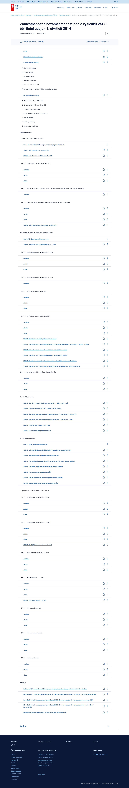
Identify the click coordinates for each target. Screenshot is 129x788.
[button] (23, 750)
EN (115, 1)
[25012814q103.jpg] (107, 444)
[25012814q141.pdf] (107, 472)
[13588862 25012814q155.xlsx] (104, 589)
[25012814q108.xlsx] (104, 214)
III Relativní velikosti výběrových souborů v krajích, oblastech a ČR (44, 712)
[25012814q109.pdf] (107, 219)
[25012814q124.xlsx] (104, 349)
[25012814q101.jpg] (107, 144)
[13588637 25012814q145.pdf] (107, 508)
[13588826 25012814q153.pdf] (107, 569)
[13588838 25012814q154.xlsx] (104, 583)
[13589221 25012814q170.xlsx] (104, 706)
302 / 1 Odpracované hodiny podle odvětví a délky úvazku (42, 408)
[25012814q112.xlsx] (104, 258)
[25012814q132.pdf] (107, 408)
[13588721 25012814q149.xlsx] (104, 539)
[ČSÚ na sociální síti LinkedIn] (103, 754)
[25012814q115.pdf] (107, 283)
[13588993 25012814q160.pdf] (107, 625)
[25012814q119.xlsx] (104, 322)
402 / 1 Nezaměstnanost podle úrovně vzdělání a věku (41, 455)
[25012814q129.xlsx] (104, 383)
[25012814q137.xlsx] (104, 450)
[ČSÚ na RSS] (106, 754)
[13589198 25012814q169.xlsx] (104, 700)
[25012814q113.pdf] (107, 263)
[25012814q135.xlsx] (104, 425)
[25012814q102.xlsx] (104, 155)
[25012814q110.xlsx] (104, 225)
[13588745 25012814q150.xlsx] (104, 544)
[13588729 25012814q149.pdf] (107, 539)
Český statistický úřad (17, 15)
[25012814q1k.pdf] (107, 95)
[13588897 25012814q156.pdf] (107, 594)
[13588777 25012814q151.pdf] (107, 558)
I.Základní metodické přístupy (33, 57)
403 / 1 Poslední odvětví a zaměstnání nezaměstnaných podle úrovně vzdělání (49, 461)
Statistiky (60, 8)
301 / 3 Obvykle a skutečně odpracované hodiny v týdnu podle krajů (45, 403)
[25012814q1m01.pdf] (107, 56)
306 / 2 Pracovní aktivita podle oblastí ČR (37, 430)
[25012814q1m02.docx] (104, 62)
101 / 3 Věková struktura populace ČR (36, 150)
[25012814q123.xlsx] (104, 344)
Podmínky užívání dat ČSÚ (45, 757)
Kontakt (13, 1)
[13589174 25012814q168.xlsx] (104, 694)
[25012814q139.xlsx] (104, 461)
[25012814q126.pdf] (107, 360)
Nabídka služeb (31, 1)
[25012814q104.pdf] (107, 175)
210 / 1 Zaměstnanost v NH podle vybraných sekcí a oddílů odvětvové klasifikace (50, 361)
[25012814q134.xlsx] (104, 419)
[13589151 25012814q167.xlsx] (104, 689)
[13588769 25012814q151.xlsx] (104, 558)
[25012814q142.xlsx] (104, 477)
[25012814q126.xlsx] (104, 360)
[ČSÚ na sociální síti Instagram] (100, 754)
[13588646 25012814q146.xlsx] (104, 514)
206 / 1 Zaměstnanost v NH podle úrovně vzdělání (39, 339)
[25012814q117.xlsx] (104, 302)
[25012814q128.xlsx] (104, 378)
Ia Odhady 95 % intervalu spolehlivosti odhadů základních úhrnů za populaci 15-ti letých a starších (55, 689)
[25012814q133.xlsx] (104, 414)
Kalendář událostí (43, 1)
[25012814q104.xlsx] (104, 175)
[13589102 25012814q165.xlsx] (104, 669)
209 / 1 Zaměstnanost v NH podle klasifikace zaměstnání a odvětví (45, 355)
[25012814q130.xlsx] (104, 389)
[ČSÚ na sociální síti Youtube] (97, 754)
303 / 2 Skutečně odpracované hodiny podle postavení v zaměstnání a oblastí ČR (49, 414)
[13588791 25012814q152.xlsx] (104, 564)
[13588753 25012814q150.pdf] (107, 544)
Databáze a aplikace (74, 8)
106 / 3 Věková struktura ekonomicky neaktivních (39, 225)
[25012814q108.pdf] (107, 214)
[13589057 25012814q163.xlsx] (104, 650)
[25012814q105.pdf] (107, 180)
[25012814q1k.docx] (104, 95)
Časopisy (13, 765)
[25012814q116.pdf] (107, 297)
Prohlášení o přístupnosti (45, 762)
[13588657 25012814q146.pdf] (107, 514)
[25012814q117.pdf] (107, 302)
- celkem (26, 170)
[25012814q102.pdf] (107, 155)
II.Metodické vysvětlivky (31, 62)
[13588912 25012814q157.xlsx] (104, 600)
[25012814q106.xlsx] (104, 194)
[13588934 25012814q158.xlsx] (104, 614)
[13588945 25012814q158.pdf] (107, 614)
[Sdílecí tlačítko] (107, 33)
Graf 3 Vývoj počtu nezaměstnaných (35, 444)
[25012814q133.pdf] (107, 414)
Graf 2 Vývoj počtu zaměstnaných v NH (36, 239)
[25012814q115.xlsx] (104, 283)
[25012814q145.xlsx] (104, 508)
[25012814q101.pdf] (107, 150)
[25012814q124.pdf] (107, 349)
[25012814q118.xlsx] (104, 308)
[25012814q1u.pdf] (107, 51)
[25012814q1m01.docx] (104, 56)
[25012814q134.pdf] (107, 419)
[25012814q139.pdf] (107, 461)
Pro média (21, 1)
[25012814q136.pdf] (107, 430)
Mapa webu (41, 774)
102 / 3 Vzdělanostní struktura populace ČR (37, 156)
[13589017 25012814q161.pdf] (107, 639)
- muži (25, 175)
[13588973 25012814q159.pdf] (107, 619)
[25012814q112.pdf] (107, 258)
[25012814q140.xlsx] (104, 466)
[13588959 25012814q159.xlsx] (104, 619)
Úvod (25, 51)
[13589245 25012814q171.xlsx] (104, 712)
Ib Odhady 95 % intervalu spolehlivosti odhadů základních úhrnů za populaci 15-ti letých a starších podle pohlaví (59, 694)
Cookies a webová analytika (46, 754)
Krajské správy (68, 1)
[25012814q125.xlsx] (104, 355)
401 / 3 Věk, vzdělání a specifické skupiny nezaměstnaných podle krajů (46, 450)
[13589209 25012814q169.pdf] (107, 700)
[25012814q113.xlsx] (104, 263)
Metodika (88, 8)
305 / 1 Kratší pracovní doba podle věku (36, 425)
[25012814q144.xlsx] (104, 503)
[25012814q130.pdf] (107, 389)
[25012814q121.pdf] (107, 333)
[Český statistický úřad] (16, 7)
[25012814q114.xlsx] (104, 269)
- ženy (25, 181)
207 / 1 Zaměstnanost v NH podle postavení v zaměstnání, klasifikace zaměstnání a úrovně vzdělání (56, 344)
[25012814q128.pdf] (107, 378)
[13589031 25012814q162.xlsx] (104, 644)
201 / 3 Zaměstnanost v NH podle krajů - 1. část (39, 244)
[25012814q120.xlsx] (104, 327)
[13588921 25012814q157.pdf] (107, 600)
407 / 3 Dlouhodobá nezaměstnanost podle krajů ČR (40, 483)
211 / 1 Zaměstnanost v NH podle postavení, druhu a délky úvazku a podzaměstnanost (51, 366)
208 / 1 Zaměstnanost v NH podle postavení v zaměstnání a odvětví (45, 350)
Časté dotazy (79, 1)
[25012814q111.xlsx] (104, 244)
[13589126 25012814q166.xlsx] (104, 675)
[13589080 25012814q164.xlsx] (104, 664)
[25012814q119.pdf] (107, 322)
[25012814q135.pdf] (107, 425)
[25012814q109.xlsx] (104, 219)
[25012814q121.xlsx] (104, 333)
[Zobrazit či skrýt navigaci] (116, 15)
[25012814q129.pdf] (107, 383)
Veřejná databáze (16, 757)
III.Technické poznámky (31, 95)
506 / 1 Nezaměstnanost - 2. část (34, 600)
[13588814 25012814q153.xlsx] (104, 569)
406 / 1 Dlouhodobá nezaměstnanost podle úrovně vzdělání (42, 477)
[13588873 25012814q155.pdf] (107, 589)
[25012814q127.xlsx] (104, 366)
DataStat (13, 760)
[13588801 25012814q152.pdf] (107, 564)
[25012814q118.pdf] (107, 308)
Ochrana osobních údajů (45, 760)
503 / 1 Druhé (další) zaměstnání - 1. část (37, 545)
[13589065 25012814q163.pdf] (107, 650)
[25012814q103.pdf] (107, 169)
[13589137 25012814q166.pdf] (107, 675)
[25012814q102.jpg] (107, 239)
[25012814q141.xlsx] (104, 472)
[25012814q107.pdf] (107, 208)
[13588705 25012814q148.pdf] (107, 533)
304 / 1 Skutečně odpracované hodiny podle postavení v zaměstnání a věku (48, 419)
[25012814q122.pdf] (107, 338)
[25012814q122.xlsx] (104, 338)
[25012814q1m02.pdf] (107, 62)
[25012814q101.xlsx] (104, 150)
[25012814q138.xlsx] (104, 455)
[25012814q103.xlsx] (104, 169)
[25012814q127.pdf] (107, 366)
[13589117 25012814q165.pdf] (107, 669)
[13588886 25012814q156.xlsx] (104, 594)
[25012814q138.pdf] (107, 455)
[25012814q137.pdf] (107, 450)
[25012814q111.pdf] (107, 244)
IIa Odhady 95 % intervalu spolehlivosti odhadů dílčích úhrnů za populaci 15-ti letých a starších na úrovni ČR (58, 700)
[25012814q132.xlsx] (104, 408)
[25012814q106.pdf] (107, 194)
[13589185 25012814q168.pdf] (107, 694)
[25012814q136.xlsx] (104, 430)
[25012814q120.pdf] (107, 327)
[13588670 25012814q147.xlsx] (104, 528)
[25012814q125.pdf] (107, 355)
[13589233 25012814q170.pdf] (107, 706)
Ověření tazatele (42, 765)
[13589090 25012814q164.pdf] (107, 664)
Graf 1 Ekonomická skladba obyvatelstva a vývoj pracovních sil (43, 145)
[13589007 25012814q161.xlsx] (104, 639)
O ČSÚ (105, 8)
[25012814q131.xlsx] (104, 403)
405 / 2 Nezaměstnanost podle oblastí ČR (37, 472)
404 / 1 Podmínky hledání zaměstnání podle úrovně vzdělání (43, 466)
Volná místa (89, 1)
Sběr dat (97, 8)
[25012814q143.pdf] (107, 483)
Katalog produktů (56, 1)
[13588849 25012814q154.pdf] (107, 583)
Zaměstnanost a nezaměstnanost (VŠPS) (45, 15)
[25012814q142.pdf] (107, 477)
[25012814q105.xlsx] (104, 180)
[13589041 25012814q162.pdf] (107, 644)
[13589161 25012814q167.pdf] (107, 689)
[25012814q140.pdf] (107, 466)
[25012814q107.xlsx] (104, 208)
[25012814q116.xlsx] (104, 297)
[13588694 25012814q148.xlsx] (104, 533)
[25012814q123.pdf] (107, 344)
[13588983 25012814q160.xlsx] (104, 625)
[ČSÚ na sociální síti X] (94, 754)
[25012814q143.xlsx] (104, 483)
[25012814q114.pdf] (107, 269)
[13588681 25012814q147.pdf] (107, 528)
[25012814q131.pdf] (107, 403)
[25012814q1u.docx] (104, 51)
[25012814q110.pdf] (107, 225)
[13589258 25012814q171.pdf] (107, 712)
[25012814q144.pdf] (107, 503)
